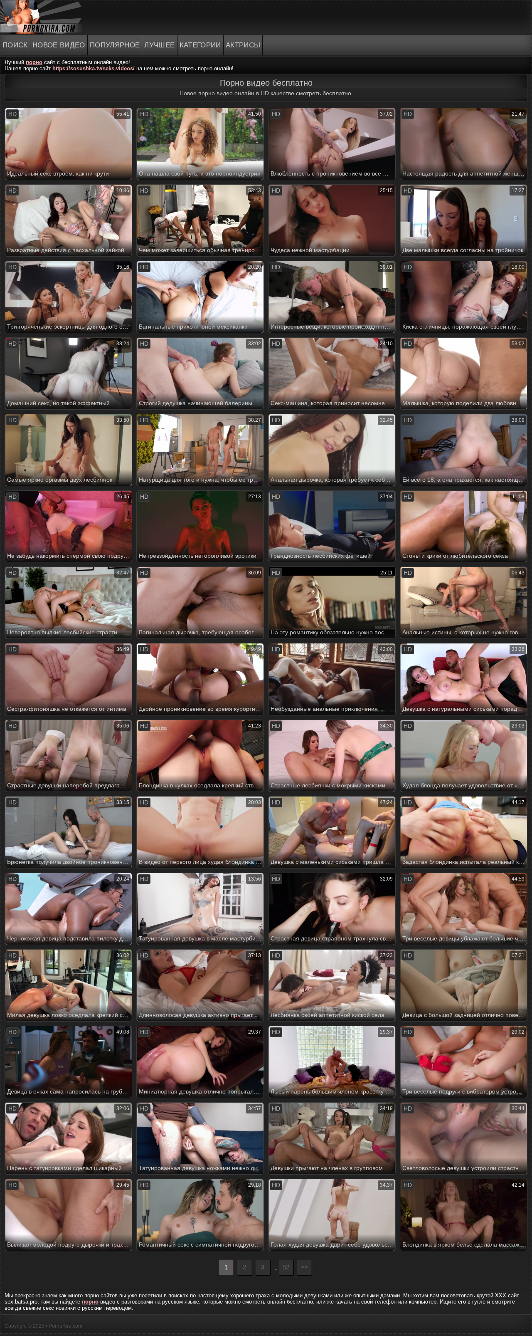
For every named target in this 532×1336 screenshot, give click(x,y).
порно (34, 62)
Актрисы (243, 45)
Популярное (115, 45)
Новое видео (58, 45)
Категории (200, 45)
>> (304, 1267)
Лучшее (159, 45)
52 (286, 1267)
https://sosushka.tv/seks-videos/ (93, 68)
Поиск (15, 45)
